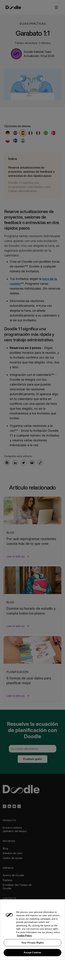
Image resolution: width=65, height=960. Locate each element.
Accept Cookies (32, 952)
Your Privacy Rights (32, 942)
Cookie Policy (24, 935)
